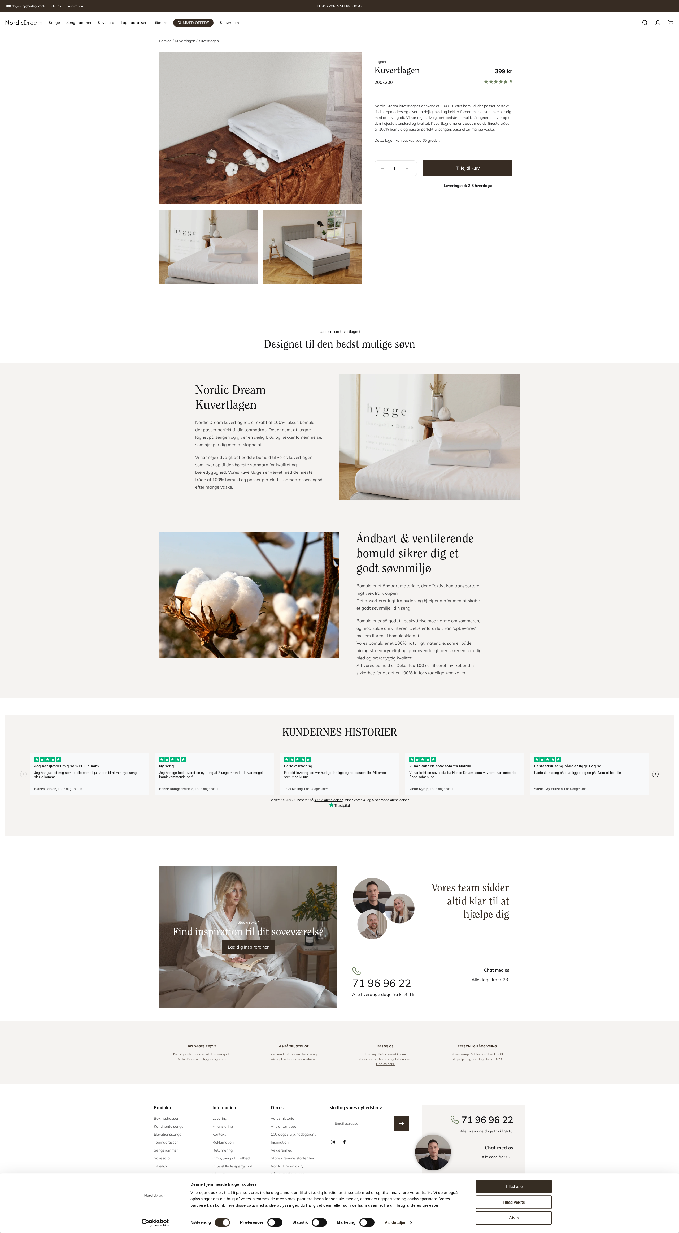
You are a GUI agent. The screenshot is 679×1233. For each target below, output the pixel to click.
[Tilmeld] (401, 1123)
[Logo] (23, 22)
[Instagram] (332, 1142)
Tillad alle (514, 1186)
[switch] (274, 1222)
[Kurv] (670, 23)
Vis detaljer (395, 1222)
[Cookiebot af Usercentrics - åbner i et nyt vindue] (155, 1223)
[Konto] (657, 23)
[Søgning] (645, 23)
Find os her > (385, 1064)
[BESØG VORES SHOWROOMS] (339, 6)
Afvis (514, 1217)
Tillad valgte (514, 1202)
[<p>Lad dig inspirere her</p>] (248, 937)
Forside (166, 40)
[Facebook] (344, 1142)
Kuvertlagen (185, 40)
